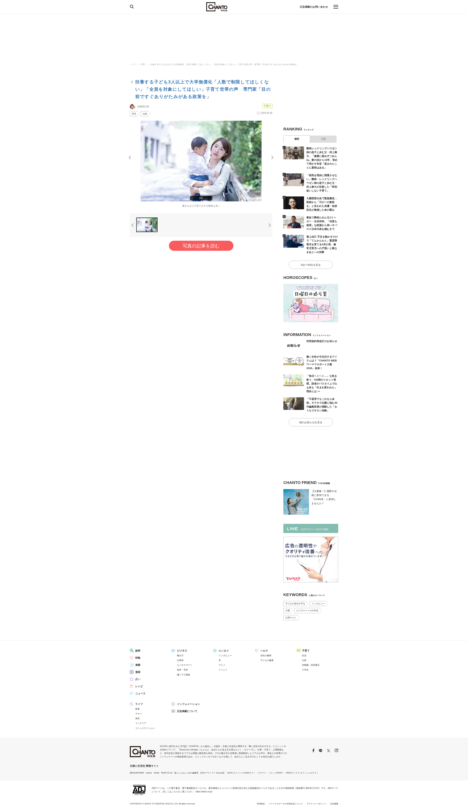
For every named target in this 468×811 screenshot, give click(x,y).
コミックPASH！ (276, 773)
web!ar (149, 773)
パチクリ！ (262, 773)
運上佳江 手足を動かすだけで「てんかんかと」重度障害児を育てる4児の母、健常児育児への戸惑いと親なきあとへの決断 (322, 244)
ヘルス (264, 650)
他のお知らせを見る (310, 422)
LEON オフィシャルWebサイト (241, 773)
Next (272, 157)
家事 (137, 709)
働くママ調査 (183, 674)
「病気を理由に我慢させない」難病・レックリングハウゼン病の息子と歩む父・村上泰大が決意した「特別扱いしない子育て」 (321, 183)
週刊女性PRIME (137, 773)
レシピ (139, 686)
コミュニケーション (145, 728)
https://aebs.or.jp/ (204, 791)
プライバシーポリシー (316, 804)
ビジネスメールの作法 (307, 610)
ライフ (139, 704)
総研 (137, 650)
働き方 (180, 655)
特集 (137, 657)
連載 (137, 664)
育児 (134, 113)
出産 (145, 113)
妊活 (304, 655)
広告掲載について (187, 711)
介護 (287, 610)
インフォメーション (188, 704)
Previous (129, 157)
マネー (138, 713)
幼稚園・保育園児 (311, 665)
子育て (143, 64)
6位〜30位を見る (311, 264)
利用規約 (261, 804)
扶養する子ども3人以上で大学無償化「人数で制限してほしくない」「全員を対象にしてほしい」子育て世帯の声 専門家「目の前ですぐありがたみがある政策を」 (225, 64)
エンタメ (224, 650)
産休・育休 (182, 670)
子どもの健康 (266, 660)
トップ (133, 64)
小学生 (305, 670)
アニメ (222, 665)
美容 (137, 718)
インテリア (140, 723)
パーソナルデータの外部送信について (286, 804)
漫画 (137, 672)
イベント (223, 670)
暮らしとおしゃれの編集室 (186, 773)
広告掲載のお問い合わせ (314, 6)
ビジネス (182, 650)
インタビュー (318, 603)
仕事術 (180, 660)
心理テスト (290, 617)
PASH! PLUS (166, 773)
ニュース (140, 693)
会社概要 (334, 804)
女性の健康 (265, 655)
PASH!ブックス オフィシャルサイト (302, 773)
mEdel (156, 773)
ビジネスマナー (184, 665)
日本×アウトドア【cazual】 (212, 773)
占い (137, 679)
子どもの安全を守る (295, 603)
